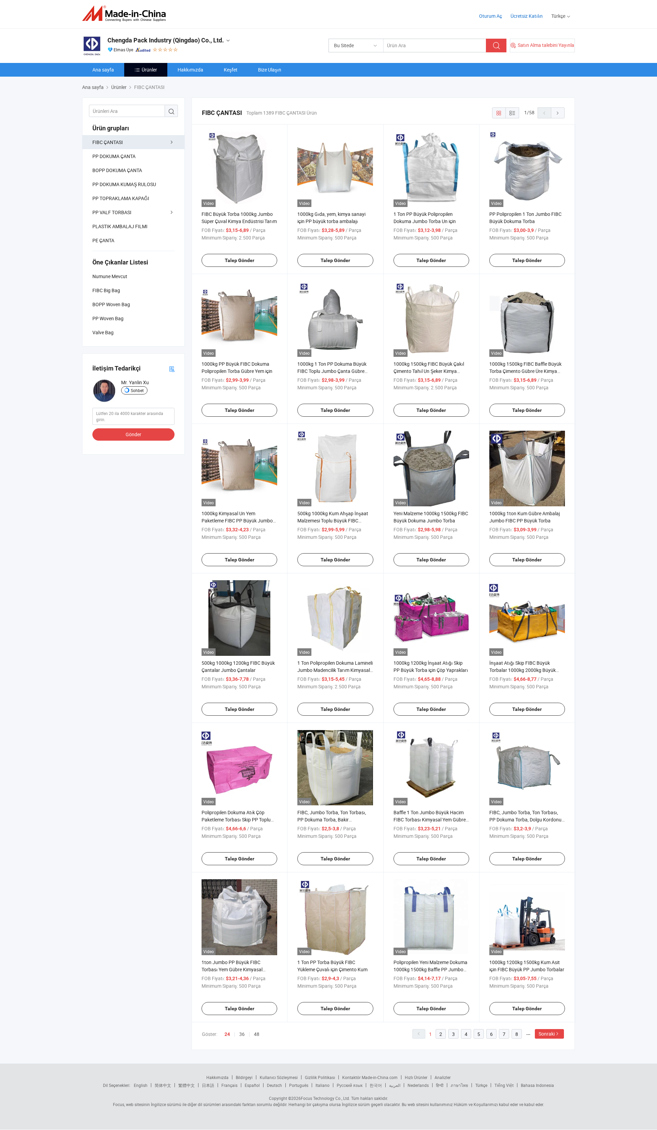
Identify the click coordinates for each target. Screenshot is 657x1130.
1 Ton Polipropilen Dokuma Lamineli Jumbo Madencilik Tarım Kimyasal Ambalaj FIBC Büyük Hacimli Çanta (335, 670)
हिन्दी (439, 1085)
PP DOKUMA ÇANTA (114, 156)
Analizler (443, 1077)
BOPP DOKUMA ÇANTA (117, 170)
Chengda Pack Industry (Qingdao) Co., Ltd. (165, 40)
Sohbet (137, 390)
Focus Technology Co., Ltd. (325, 1098)
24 (227, 1034)
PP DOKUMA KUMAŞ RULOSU (124, 184)
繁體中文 (186, 1085)
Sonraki (547, 1033)
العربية (394, 1085)
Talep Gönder (239, 260)
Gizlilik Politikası (320, 1077)
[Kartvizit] (172, 368)
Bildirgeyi (244, 1077)
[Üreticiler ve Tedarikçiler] (126, 13)
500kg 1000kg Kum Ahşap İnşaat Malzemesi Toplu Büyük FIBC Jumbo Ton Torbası (332, 520)
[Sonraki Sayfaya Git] (557, 113)
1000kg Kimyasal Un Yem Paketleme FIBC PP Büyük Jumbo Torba (237, 520)
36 (242, 1034)
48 (256, 1034)
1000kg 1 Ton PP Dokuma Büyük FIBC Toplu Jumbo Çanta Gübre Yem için (331, 371)
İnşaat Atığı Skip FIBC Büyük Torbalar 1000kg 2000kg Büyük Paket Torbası (522, 670)
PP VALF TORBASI (111, 212)
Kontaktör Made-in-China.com (370, 1077)
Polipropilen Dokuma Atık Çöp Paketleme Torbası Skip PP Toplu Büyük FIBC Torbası (236, 819)
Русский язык (349, 1085)
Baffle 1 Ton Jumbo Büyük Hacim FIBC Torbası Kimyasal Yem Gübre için (430, 819)
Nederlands (418, 1085)
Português (298, 1085)
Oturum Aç (490, 16)
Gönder (133, 434)
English (140, 1085)
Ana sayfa (103, 69)
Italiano (322, 1085)
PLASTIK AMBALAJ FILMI (119, 226)
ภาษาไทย (459, 1085)
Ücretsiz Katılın (527, 16)
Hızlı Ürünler (416, 1077)
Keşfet (230, 69)
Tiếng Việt (504, 1085)
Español (252, 1085)
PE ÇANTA (103, 240)
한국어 (376, 1085)
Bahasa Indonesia (537, 1085)
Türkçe (481, 1085)
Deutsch (274, 1085)
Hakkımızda (190, 69)
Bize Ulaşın (269, 69)
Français (229, 1085)
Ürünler (149, 69)
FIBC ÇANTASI (107, 142)
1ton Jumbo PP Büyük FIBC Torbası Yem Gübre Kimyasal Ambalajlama (232, 969)
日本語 (208, 1085)
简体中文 (163, 1085)
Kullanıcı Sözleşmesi (279, 1077)
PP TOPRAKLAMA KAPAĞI (120, 198)
